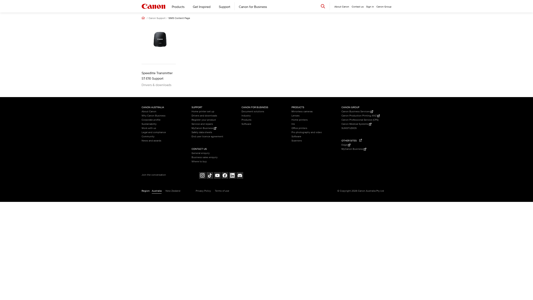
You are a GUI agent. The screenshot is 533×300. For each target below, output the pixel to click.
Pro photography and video (306, 132)
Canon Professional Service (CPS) (360, 119)
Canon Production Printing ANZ (359, 115)
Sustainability (149, 124)
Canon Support (157, 18)
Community (148, 136)
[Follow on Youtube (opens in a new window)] (217, 176)
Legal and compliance (154, 132)
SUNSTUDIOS (349, 128)
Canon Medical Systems (355, 124)
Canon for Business (253, 7)
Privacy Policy (203, 190)
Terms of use (222, 190)
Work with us (149, 128)
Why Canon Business (154, 115)
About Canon (149, 111)
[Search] (323, 6)
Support (224, 7)
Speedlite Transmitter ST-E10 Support (157, 76)
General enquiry (201, 153)
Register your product (204, 119)
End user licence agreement (207, 136)
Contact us (358, 6)
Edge (344, 144)
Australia (157, 190)
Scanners (296, 140)
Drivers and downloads (204, 115)
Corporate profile (151, 119)
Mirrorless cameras (302, 111)
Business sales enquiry (205, 157)
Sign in (370, 6)
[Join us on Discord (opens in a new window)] (240, 176)
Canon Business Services (356, 111)
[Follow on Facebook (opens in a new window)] (225, 176)
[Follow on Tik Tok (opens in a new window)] (210, 176)
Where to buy (199, 161)
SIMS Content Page (179, 18)
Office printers (299, 128)
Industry (246, 115)
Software (246, 124)
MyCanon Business (203, 128)
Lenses (295, 115)
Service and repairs (202, 124)
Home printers (299, 119)
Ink (293, 124)
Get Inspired (201, 7)
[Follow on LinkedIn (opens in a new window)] (232, 176)
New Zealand (173, 190)
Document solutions (253, 111)
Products (178, 7)
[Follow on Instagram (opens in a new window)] (202, 176)
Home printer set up (203, 111)
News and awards (151, 140)
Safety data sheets (202, 132)
